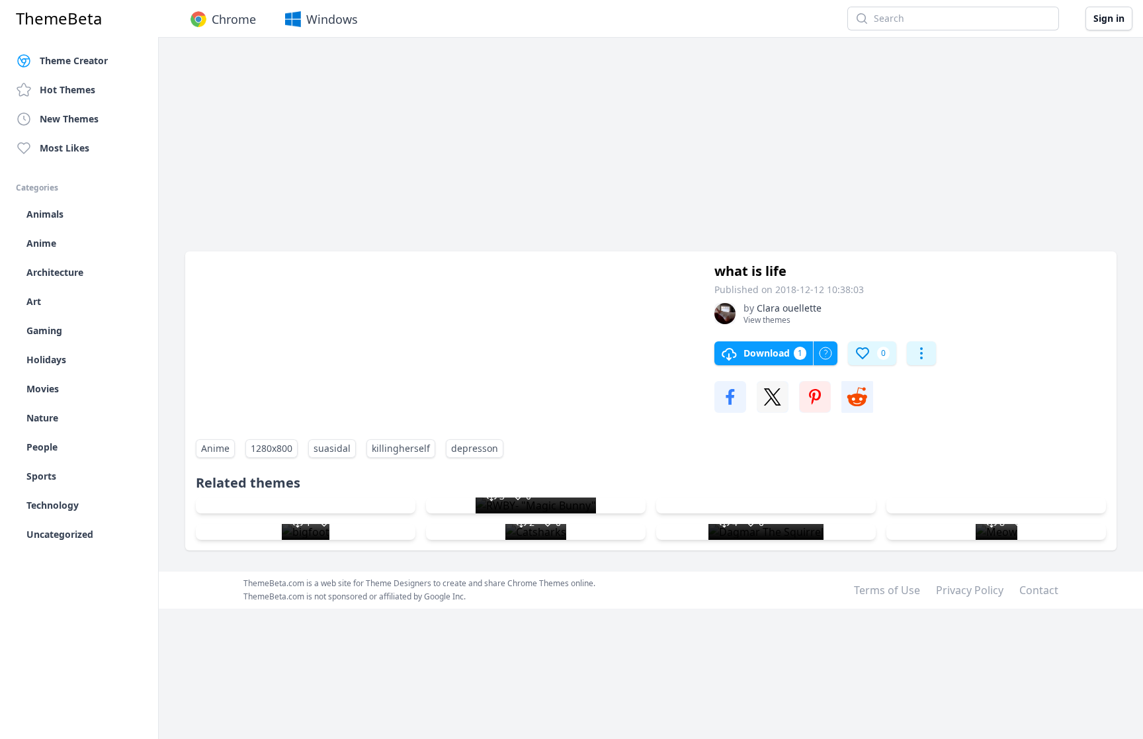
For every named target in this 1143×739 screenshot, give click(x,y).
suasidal (332, 448)
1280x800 (271, 448)
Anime (215, 448)
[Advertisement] (582, 150)
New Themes (69, 118)
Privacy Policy (969, 590)
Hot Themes (67, 89)
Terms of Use (887, 590)
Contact (1038, 590)
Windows (332, 19)
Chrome (234, 19)
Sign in (1108, 18)
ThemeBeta (59, 18)
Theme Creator (74, 60)
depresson (474, 448)
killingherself (401, 448)
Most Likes (64, 148)
